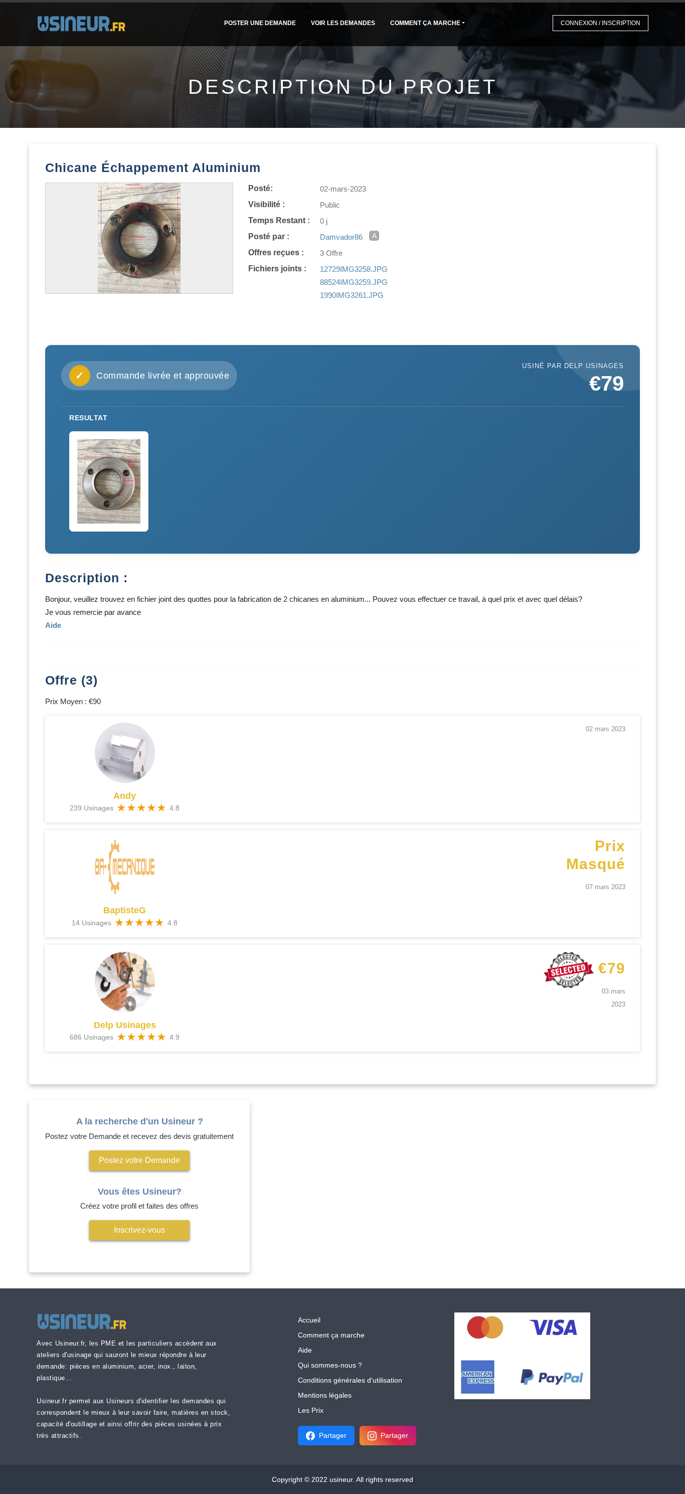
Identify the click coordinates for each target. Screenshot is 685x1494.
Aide (305, 1350)
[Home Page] (84, 23)
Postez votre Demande (139, 1160)
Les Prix (310, 1410)
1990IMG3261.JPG (352, 295)
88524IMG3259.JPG (354, 282)
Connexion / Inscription (600, 23)
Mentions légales (325, 1395)
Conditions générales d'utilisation (350, 1380)
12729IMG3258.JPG (354, 269)
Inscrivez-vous (139, 1230)
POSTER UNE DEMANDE (260, 23)
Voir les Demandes (343, 23)
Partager (333, 1435)
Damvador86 (341, 237)
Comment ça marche (425, 23)
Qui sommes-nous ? (330, 1365)
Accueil (309, 1320)
